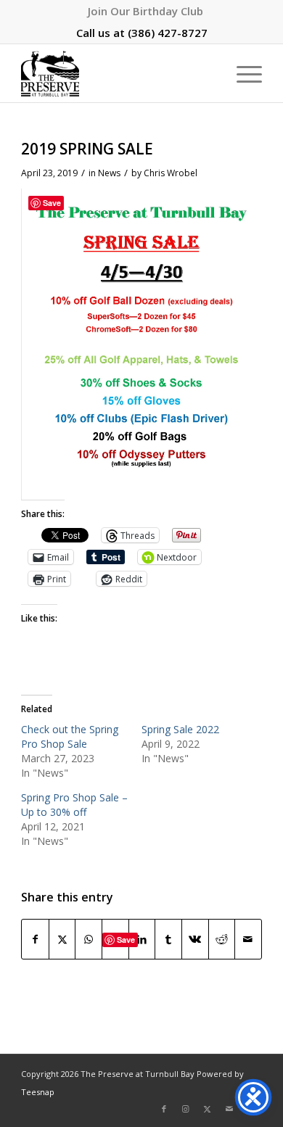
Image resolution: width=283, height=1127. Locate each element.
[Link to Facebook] (164, 1109)
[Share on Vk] (195, 939)
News (109, 173)
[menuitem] (145, 11)
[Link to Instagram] (186, 1109)
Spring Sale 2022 (180, 729)
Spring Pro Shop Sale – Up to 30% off (74, 804)
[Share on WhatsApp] (88, 939)
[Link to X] (207, 1109)
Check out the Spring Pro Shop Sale (69, 736)
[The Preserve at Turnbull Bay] (117, 73)
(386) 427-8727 (168, 32)
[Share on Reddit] (222, 939)
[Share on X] (62, 939)
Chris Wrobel (170, 173)
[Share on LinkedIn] (142, 939)
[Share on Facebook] (35, 939)
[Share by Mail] (248, 939)
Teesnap (37, 1091)
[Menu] (242, 73)
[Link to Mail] (229, 1109)
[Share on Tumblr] (168, 939)
